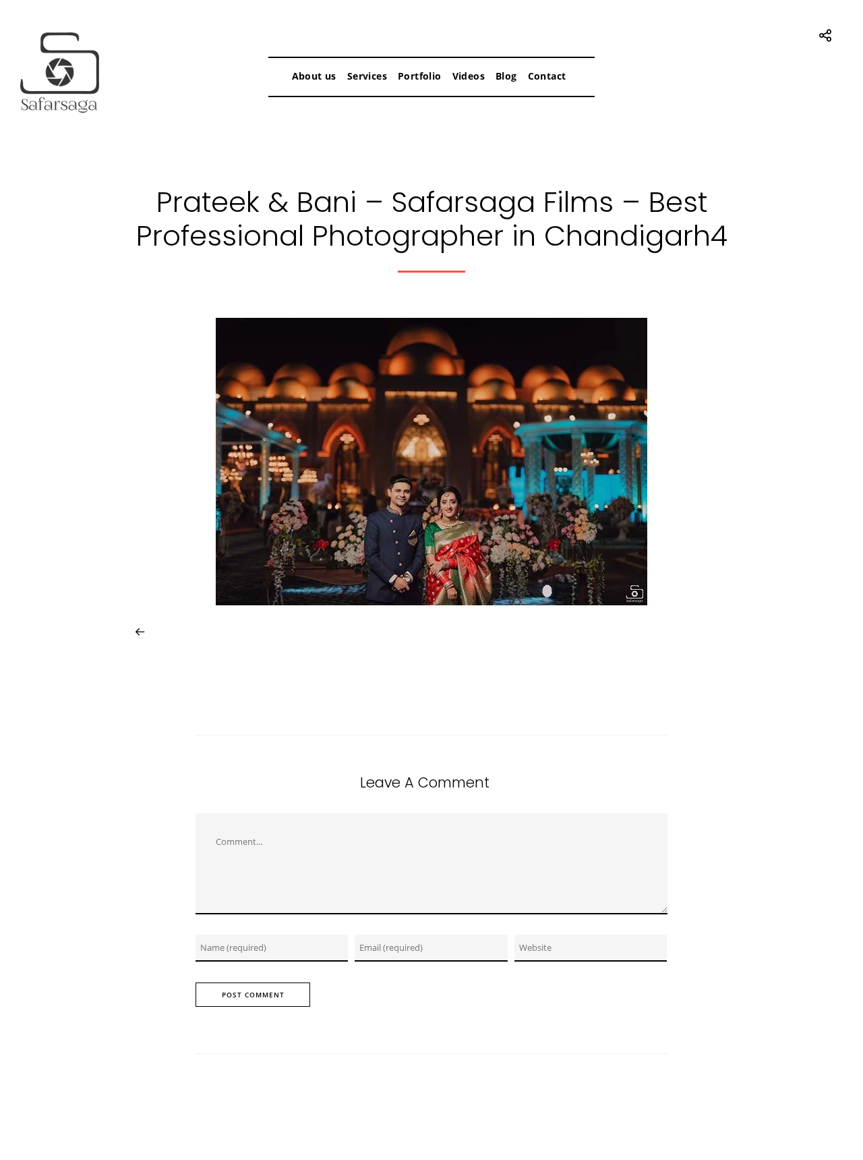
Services (367, 76)
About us (314, 76)
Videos (468, 76)
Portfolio (420, 76)
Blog (506, 76)
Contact (547, 76)
